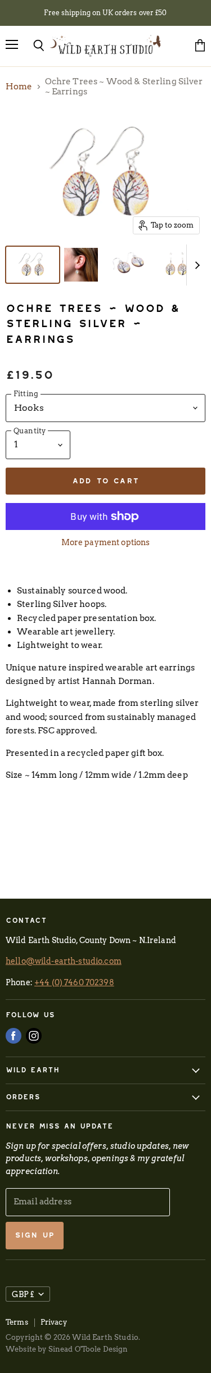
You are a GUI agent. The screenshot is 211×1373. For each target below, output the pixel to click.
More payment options (105, 542)
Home (19, 87)
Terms (17, 1322)
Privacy (54, 1322)
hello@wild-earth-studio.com (64, 961)
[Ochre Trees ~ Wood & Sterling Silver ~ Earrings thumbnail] (32, 265)
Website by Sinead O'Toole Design (67, 1349)
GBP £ (23, 1294)
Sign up (35, 1235)
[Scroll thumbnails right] (195, 265)
